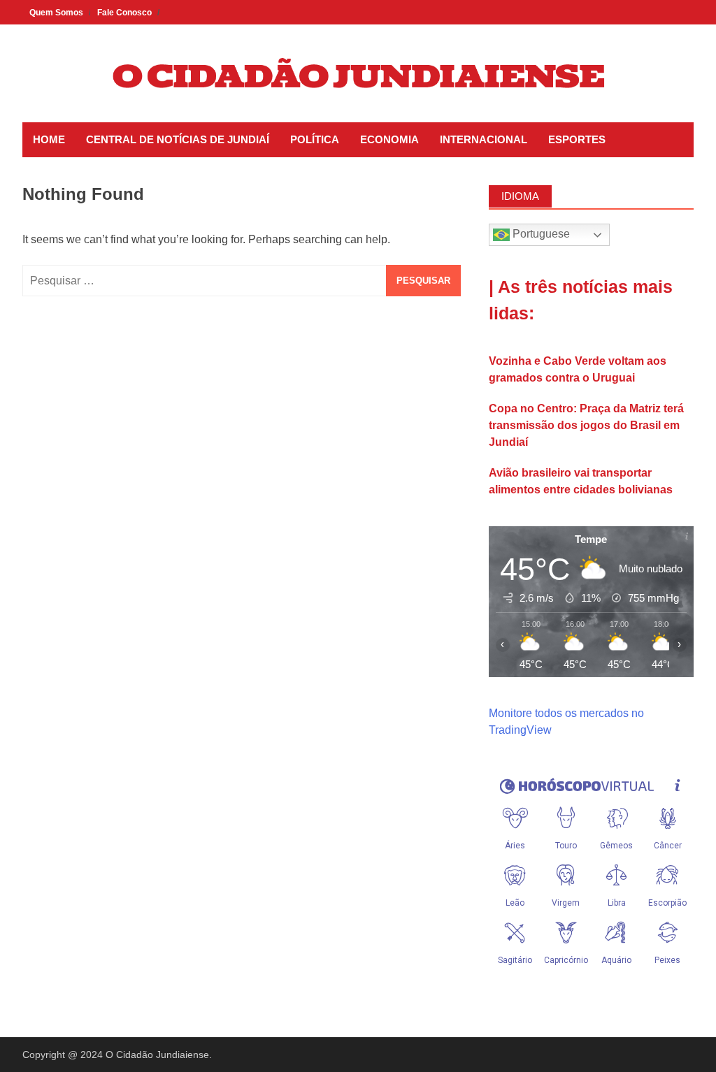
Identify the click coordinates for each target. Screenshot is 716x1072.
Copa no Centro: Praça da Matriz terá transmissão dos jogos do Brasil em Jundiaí (586, 425)
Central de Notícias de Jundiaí (177, 139)
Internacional (483, 139)
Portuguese (540, 234)
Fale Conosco (124, 12)
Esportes (577, 139)
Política (314, 139)
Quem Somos (56, 12)
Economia (389, 139)
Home (49, 139)
